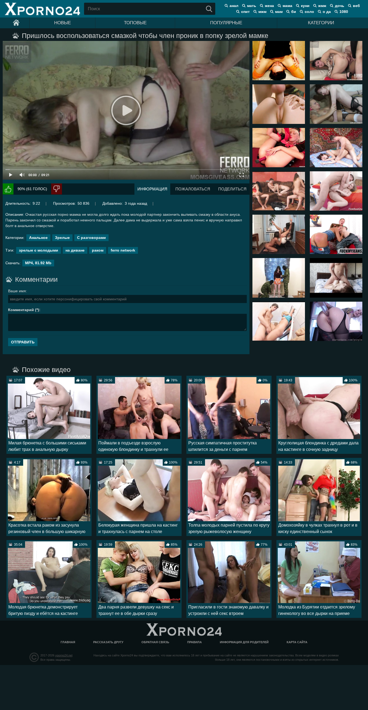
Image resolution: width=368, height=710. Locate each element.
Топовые (135, 22)
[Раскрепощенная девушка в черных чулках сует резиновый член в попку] (336, 321)
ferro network (123, 250)
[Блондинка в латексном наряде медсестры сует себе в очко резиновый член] (278, 147)
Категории (321, 22)
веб (356, 6)
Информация (152, 189)
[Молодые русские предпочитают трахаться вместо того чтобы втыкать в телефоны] (278, 191)
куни (305, 6)
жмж (322, 6)
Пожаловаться (192, 189)
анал (234, 6)
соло (309, 11)
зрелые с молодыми (38, 250)
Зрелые (62, 237)
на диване (75, 250)
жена (269, 6)
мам (279, 11)
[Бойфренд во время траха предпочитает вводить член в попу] (278, 104)
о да (327, 11)
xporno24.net (63, 655)
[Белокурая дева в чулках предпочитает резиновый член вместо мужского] (336, 104)
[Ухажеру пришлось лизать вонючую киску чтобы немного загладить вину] (278, 60)
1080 (343, 11)
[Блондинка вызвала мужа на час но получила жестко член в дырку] (278, 321)
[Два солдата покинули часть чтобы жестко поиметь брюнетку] (278, 277)
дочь (339, 6)
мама (287, 6)
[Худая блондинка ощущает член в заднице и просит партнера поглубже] (336, 191)
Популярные (226, 22)
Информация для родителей (244, 642)
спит (245, 11)
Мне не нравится (56, 188)
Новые (62, 22)
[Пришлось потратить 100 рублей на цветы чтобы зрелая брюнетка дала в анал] (336, 60)
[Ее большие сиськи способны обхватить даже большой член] (336, 277)
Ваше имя (17, 291)
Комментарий (21, 310)
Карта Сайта (297, 642)
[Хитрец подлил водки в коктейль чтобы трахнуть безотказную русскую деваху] (336, 147)
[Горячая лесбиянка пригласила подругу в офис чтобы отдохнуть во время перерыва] (278, 234)
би (293, 11)
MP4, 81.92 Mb (38, 263)
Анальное (38, 237)
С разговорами (91, 237)
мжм (262, 11)
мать (251, 6)
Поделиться (232, 189)
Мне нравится (8, 188)
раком (97, 250)
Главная (68, 642)
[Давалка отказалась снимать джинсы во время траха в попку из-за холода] (336, 234)
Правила (194, 642)
